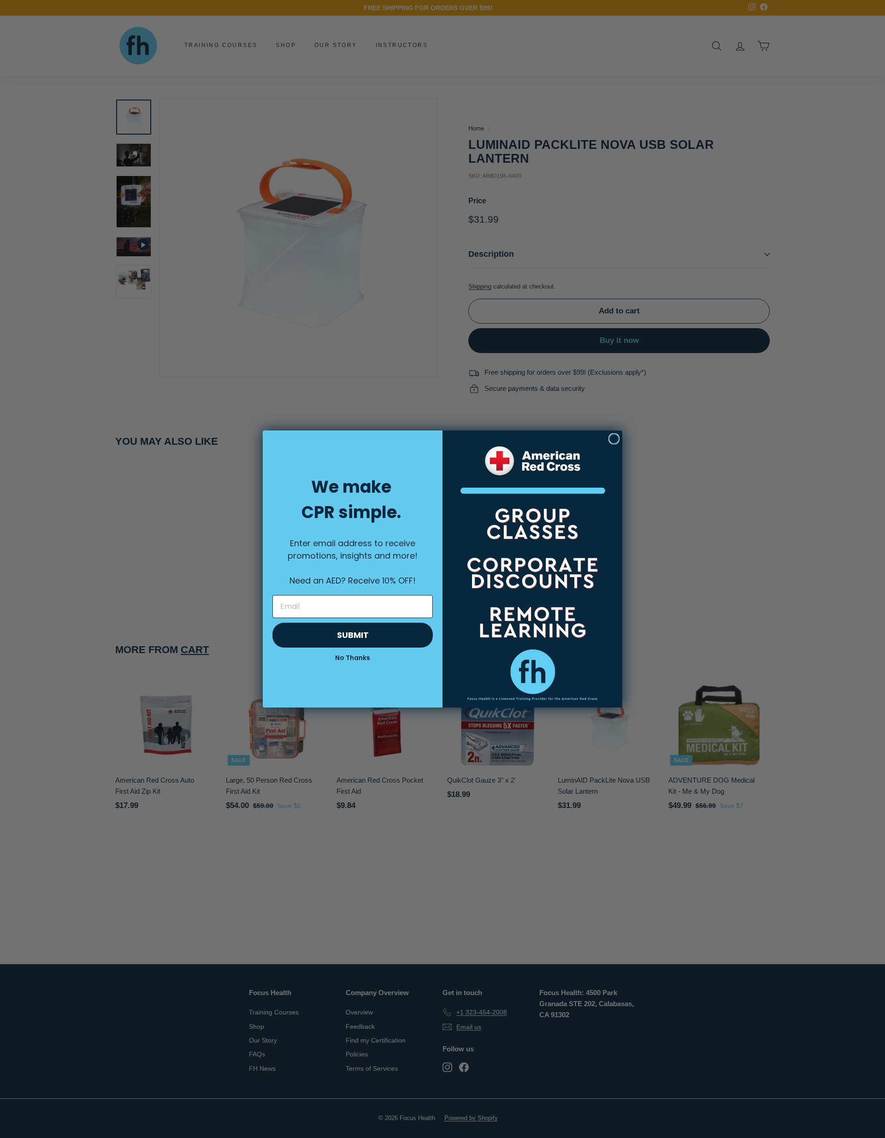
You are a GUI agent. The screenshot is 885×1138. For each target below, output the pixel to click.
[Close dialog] (614, 438)
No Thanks (352, 657)
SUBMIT (353, 635)
